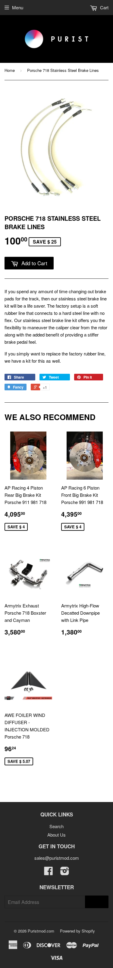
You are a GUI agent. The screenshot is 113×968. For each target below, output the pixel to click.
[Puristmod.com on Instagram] (64, 872)
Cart (103, 7)
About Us (56, 834)
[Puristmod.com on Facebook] (48, 872)
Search (56, 826)
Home (10, 70)
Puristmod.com (41, 931)
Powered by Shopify (77, 931)
